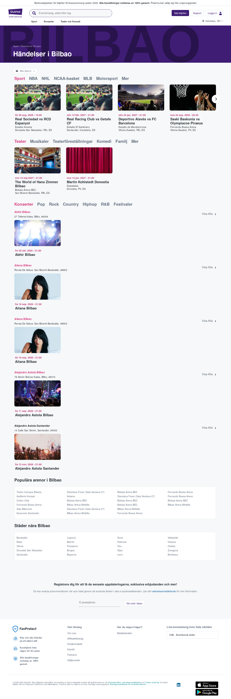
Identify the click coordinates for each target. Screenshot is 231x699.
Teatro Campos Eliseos (29, 492)
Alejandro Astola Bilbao (29, 372)
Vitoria (20, 546)
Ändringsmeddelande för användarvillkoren (128, 684)
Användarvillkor (114, 682)
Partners (72, 654)
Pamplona (72, 546)
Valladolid (173, 537)
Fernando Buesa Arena (29, 504)
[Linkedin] (179, 689)
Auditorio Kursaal (26, 496)
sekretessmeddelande (164, 591)
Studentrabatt (74, 644)
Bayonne (71, 554)
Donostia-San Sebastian (29, 550)
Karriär (71, 649)
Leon (120, 554)
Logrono (71, 537)
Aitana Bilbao (23, 265)
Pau (119, 546)
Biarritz (70, 542)
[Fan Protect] (25, 629)
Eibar (19, 542)
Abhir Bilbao (22, 212)
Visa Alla (207, 213)
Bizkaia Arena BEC (77, 500)
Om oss (71, 633)
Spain (16, 46)
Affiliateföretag (75, 638)
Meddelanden (124, 633)
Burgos (71, 550)
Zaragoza (173, 550)
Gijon (120, 550)
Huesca (172, 542)
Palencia (121, 542)
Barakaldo (22, 537)
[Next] (216, 99)
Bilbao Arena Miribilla (78, 504)
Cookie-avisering (152, 682)
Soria (120, 537)
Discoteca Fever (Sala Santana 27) (86, 492)
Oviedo (171, 546)
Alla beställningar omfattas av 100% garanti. (124, 3)
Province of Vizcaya (31, 46)
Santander (22, 554)
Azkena (71, 496)
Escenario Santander (28, 513)
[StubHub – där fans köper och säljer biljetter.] (15, 13)
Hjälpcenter (73, 660)
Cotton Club (23, 500)
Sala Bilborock (24, 509)
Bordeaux (173, 554)
